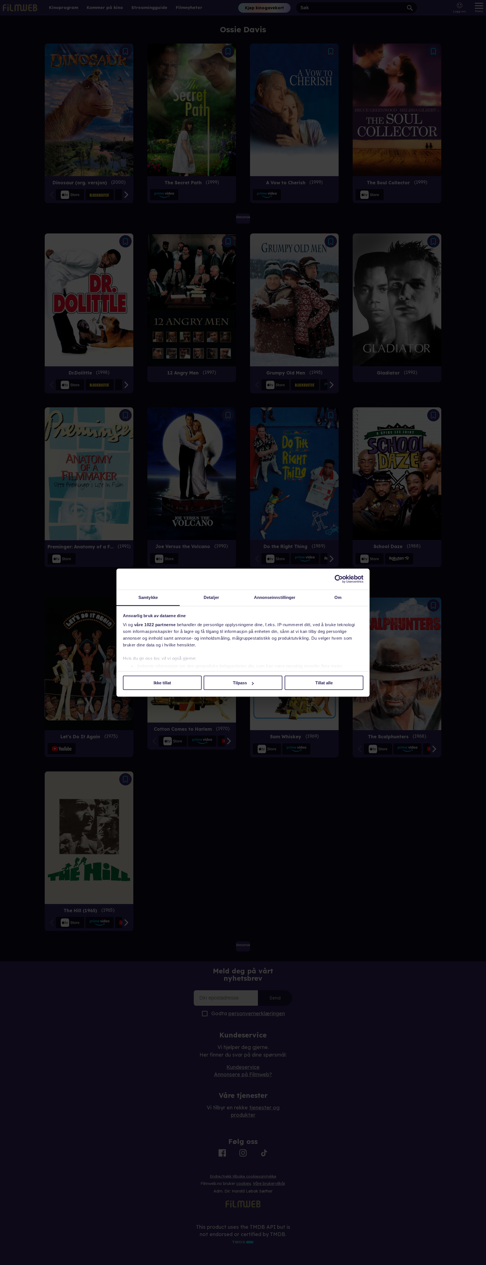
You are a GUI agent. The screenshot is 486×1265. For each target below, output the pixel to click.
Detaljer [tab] (211, 597)
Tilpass (240, 682)
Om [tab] (337, 597)
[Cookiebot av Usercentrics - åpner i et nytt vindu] (338, 579)
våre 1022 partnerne (155, 624)
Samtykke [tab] (148, 597)
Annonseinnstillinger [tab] (275, 597)
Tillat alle (324, 682)
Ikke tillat (162, 682)
